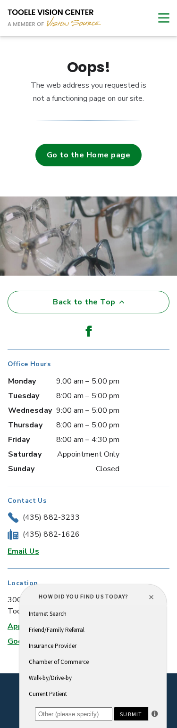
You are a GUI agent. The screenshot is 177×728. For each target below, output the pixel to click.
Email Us (23, 551)
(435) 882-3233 (51, 517)
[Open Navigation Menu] (159, 18)
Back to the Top (84, 302)
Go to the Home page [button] (88, 155)
